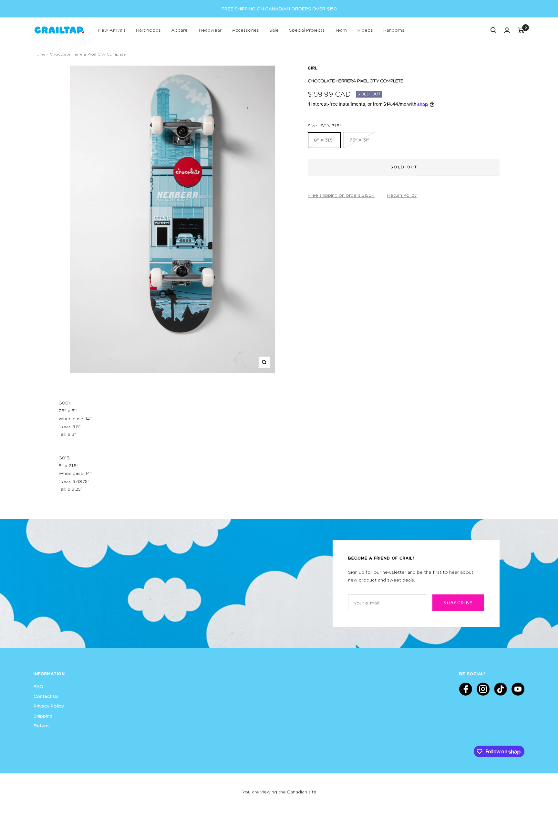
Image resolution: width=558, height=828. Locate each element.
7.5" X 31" (359, 139)
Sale (274, 30)
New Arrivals (112, 30)
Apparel (180, 30)
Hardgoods (148, 30)
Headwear (210, 30)
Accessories (245, 30)
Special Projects (307, 30)
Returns (42, 725)
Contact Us (46, 696)
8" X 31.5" (324, 139)
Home (39, 54)
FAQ (38, 686)
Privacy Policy (49, 705)
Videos (365, 30)
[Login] (507, 30)
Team (341, 30)
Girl (313, 67)
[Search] (493, 30)
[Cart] (521, 30)
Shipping (43, 715)
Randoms (393, 30)
